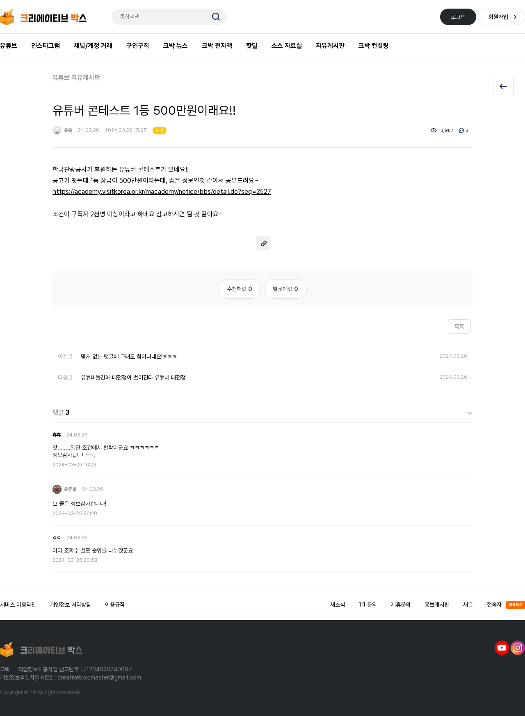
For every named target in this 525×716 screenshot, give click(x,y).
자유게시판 (330, 46)
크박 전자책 (217, 46)
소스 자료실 (287, 46)
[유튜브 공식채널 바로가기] (502, 647)
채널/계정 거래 (93, 46)
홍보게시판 (437, 604)
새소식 (337, 604)
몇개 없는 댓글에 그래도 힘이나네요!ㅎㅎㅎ (129, 356)
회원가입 (498, 17)
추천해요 (239, 289)
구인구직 (137, 46)
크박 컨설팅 (373, 46)
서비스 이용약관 (18, 604)
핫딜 (252, 46)
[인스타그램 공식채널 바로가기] (518, 647)
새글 (468, 604)
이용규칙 (115, 604)
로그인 (458, 17)
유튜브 (8, 46)
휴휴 (56, 435)
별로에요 (285, 289)
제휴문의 (401, 604)
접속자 (504, 604)
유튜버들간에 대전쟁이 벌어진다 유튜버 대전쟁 (133, 377)
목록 (459, 326)
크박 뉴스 (175, 46)
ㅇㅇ (56, 538)
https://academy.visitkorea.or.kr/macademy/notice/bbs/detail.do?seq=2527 (161, 191)
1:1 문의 (368, 604)
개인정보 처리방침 (70, 604)
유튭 (67, 130)
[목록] (503, 86)
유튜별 (69, 489)
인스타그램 (45, 46)
